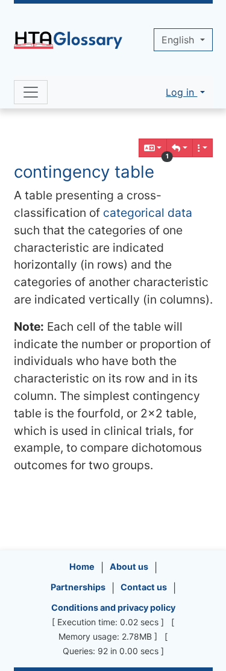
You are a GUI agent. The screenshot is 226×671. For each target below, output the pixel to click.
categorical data (147, 212)
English (179, 40)
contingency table (84, 171)
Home (82, 566)
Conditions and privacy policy (113, 607)
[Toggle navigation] (31, 92)
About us (129, 566)
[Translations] (153, 148)
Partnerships (78, 587)
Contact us (144, 587)
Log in (181, 92)
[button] (179, 148)
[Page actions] (202, 148)
